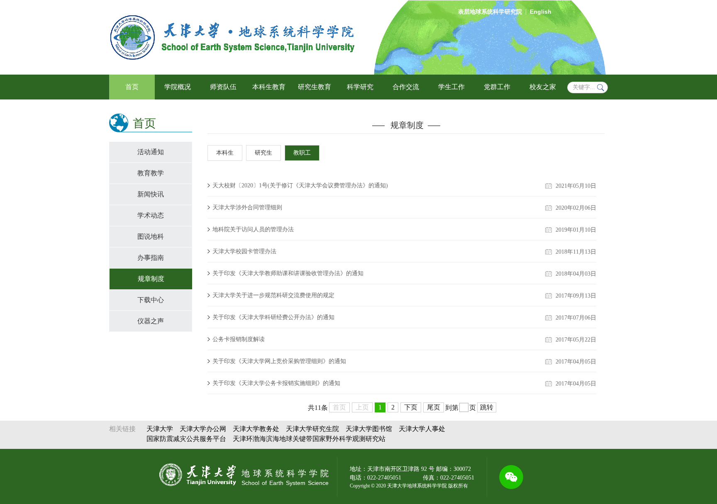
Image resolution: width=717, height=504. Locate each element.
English (540, 11)
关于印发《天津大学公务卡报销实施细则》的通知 (276, 383)
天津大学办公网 (203, 428)
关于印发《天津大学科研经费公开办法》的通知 (273, 317)
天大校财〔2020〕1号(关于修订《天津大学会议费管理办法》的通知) (300, 185)
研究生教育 (314, 86)
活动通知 (150, 151)
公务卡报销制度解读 (238, 339)
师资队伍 (223, 86)
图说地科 (150, 236)
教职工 (302, 153)
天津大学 (159, 428)
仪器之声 (150, 321)
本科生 (225, 153)
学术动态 (150, 215)
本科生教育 (268, 86)
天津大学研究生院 (312, 428)
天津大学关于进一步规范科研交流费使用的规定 (273, 295)
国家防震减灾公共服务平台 (186, 438)
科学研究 (360, 86)
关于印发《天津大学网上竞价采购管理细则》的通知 (279, 361)
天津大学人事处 (422, 428)
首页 (132, 86)
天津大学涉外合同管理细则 (247, 207)
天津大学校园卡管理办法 (244, 251)
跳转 (486, 407)
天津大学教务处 (256, 428)
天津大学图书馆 (369, 428)
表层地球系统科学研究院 (490, 12)
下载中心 (150, 299)
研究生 (263, 153)
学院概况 (177, 86)
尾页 (433, 407)
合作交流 (406, 86)
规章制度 (151, 278)
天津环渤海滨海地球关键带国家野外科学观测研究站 (309, 438)
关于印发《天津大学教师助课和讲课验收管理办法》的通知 (287, 273)
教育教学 (150, 173)
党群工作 (497, 86)
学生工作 (451, 86)
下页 (410, 407)
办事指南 (150, 257)
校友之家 (542, 86)
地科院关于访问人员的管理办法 (253, 229)
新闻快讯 (150, 194)
